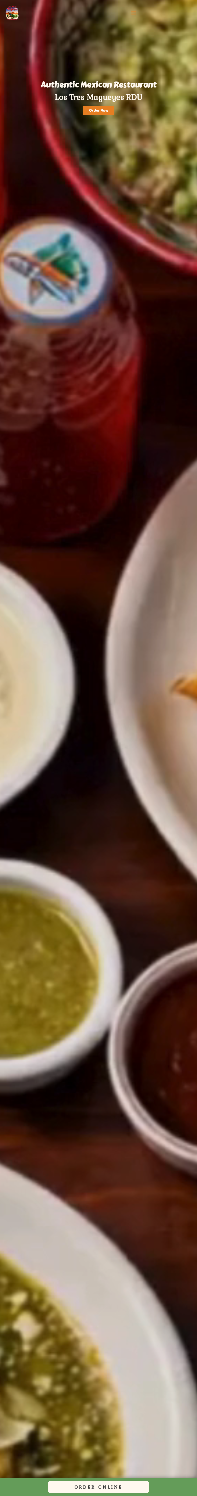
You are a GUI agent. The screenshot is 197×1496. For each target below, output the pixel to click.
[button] (134, 13)
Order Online (98, 1487)
